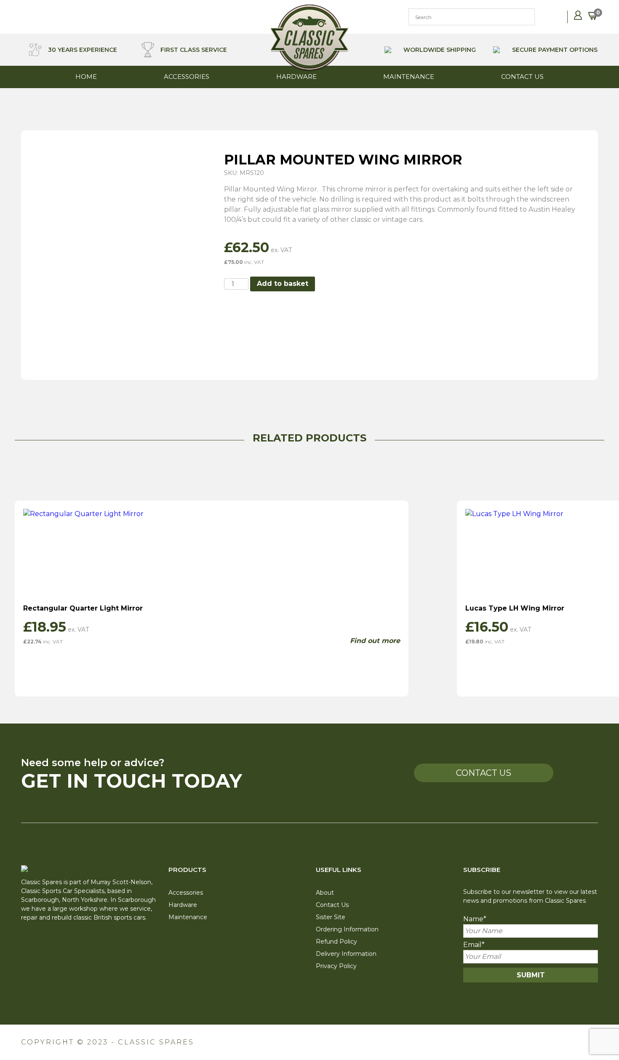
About (325, 892)
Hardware (296, 77)
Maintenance (408, 77)
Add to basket (282, 284)
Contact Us (522, 77)
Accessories (186, 77)
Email (474, 945)
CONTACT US (483, 773)
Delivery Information (346, 954)
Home (86, 77)
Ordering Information (347, 929)
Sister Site (330, 917)
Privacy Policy (336, 966)
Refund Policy (336, 941)
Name (474, 919)
